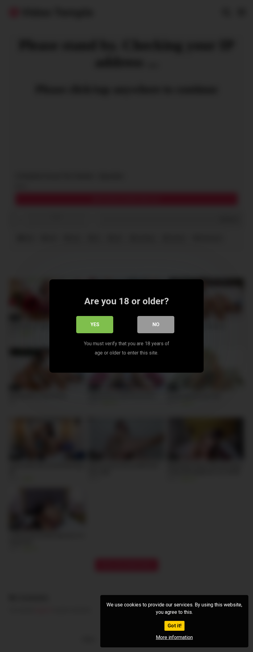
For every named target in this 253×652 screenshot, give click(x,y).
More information (174, 637)
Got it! (174, 626)
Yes (94, 324)
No (156, 324)
